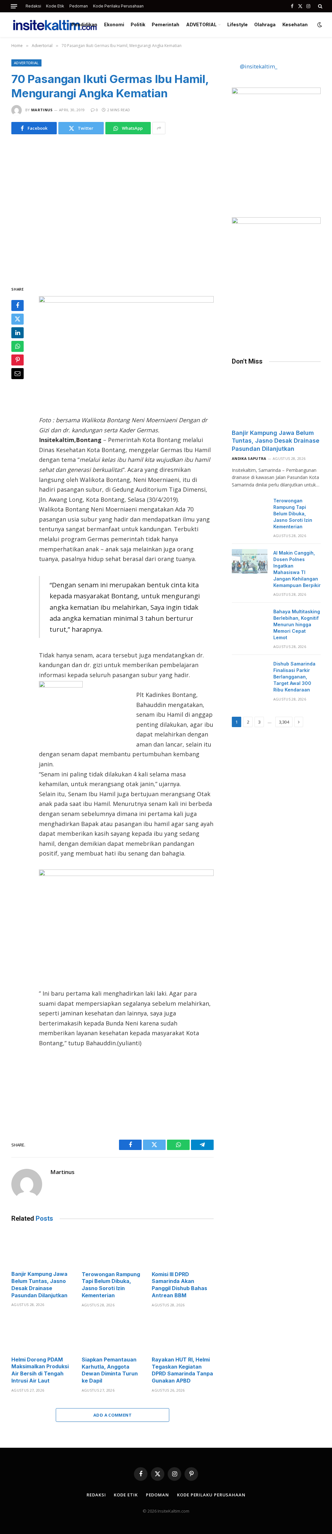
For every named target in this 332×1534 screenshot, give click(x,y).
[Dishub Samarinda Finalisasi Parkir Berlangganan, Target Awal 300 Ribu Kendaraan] (249, 672)
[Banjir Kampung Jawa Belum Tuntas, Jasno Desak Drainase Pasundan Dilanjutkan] (42, 1248)
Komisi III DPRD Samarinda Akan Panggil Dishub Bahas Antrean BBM (179, 1285)
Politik (138, 24)
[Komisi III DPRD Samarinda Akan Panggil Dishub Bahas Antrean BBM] (183, 1248)
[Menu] (14, 6)
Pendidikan (84, 24)
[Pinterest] (17, 360)
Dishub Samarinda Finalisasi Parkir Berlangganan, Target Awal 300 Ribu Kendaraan (294, 676)
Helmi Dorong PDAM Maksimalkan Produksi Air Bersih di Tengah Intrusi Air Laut (40, 1370)
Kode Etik (55, 6)
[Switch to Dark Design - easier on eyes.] (319, 24)
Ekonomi (114, 24)
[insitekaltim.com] (55, 24)
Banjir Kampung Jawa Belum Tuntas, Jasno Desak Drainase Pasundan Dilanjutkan (39, 1284)
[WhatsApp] (17, 346)
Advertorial (26, 62)
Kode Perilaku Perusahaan (118, 6)
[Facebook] (17, 305)
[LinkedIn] (17, 332)
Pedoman (78, 6)
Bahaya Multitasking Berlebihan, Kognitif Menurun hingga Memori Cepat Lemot (296, 624)
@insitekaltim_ (258, 66)
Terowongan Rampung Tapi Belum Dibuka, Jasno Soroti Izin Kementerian (111, 1285)
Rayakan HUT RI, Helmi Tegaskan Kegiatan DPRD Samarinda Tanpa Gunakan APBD (182, 1370)
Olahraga (265, 24)
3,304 (284, 722)
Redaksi (33, 6)
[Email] (17, 373)
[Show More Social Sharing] (158, 128)
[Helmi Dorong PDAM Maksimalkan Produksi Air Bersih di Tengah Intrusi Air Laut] (42, 1333)
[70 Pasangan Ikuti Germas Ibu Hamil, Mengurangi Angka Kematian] (112, 208)
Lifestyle (237, 24)
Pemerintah (165, 24)
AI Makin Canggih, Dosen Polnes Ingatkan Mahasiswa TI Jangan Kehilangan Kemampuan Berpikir (297, 569)
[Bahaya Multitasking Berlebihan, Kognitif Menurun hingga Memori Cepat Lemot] (249, 620)
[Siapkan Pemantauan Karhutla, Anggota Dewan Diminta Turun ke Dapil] (113, 1333)
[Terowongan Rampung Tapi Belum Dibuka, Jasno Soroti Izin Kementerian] (113, 1248)
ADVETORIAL (201, 24)
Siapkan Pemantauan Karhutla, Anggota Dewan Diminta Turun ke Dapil (110, 1370)
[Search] (319, 6)
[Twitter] (17, 319)
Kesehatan (295, 24)
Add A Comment (112, 1415)
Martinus (42, 109)
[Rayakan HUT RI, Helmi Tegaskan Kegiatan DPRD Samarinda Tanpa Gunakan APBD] (183, 1333)
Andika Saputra (249, 458)
